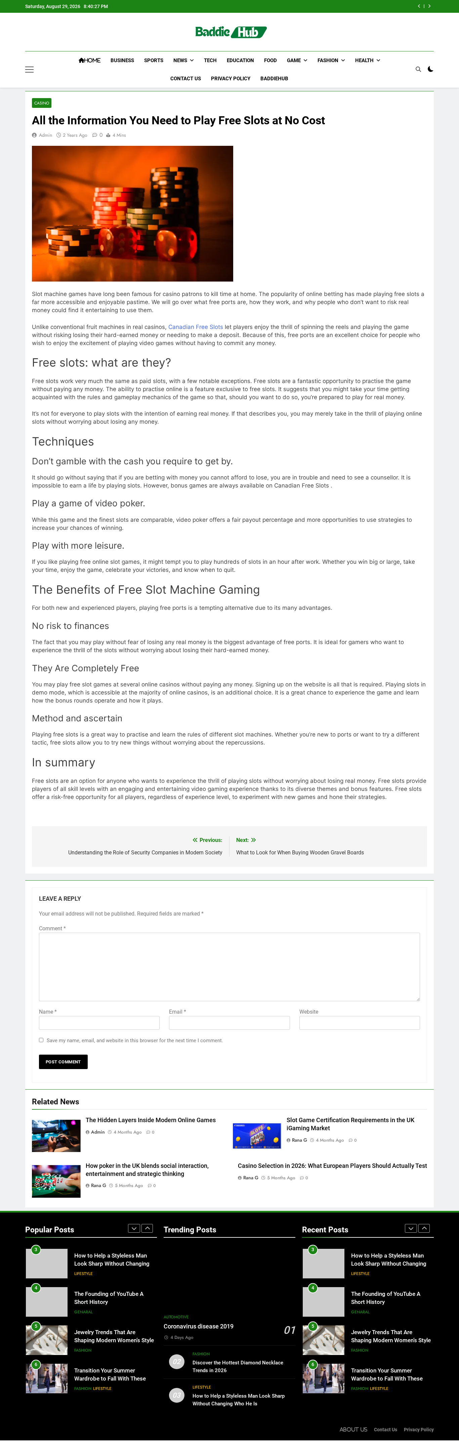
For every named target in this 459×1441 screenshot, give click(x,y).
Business (122, 60)
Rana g (299, 1140)
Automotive (176, 1317)
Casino (41, 103)
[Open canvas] (29, 70)
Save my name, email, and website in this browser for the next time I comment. (135, 1040)
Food (270, 60)
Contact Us (185, 79)
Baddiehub (274, 79)
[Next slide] (429, 6)
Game (294, 60)
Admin (45, 135)
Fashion (328, 60)
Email (177, 1012)
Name (48, 1012)
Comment (52, 928)
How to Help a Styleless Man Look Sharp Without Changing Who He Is (112, 1264)
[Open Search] (418, 69)
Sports (153, 60)
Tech (210, 60)
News (180, 60)
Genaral (83, 1312)
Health (364, 60)
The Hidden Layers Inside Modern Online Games (151, 1120)
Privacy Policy (230, 79)
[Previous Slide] (419, 6)
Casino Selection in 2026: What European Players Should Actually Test (332, 1165)
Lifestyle (83, 1274)
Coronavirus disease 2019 (199, 1326)
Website (308, 1012)
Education (240, 60)
